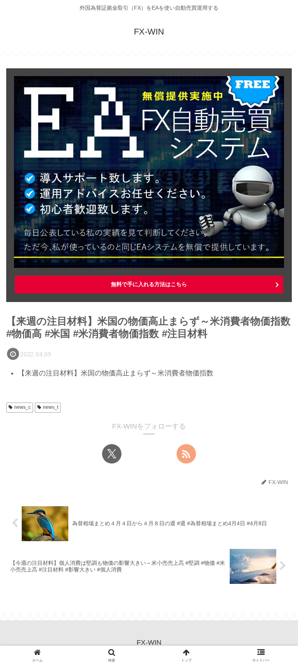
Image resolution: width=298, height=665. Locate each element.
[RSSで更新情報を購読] (186, 454)
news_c (22, 407)
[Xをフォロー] (111, 454)
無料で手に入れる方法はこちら (149, 284)
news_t (50, 407)
